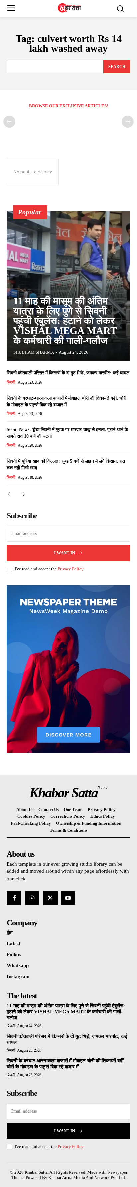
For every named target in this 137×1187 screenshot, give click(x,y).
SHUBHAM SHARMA (33, 352)
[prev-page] (9, 122)
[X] (50, 898)
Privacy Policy (70, 568)
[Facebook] (14, 898)
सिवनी (11, 382)
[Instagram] (32, 898)
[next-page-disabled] (128, 122)
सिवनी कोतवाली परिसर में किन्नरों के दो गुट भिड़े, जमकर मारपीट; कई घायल (68, 372)
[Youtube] (68, 898)
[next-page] (21, 494)
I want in (64, 552)
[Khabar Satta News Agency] (70, 7)
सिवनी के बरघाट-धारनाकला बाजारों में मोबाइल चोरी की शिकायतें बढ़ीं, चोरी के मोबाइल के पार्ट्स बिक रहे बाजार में (66, 1063)
